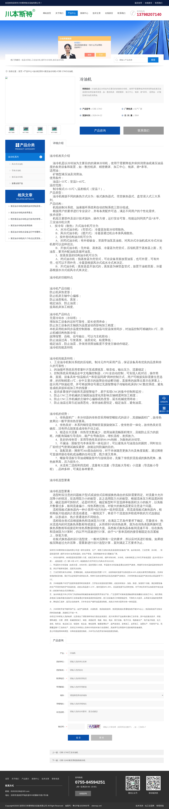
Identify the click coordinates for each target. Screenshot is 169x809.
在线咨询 (83, 793)
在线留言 (148, 3)
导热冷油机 (16, 170)
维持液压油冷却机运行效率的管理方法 (26, 219)
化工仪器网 (149, 806)
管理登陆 (160, 806)
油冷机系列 (38, 71)
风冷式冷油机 (17, 164)
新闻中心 (84, 13)
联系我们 (158, 3)
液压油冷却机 (50, 71)
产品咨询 (100, 130)
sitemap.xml (96, 806)
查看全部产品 (17, 183)
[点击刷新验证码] (93, 726)
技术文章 (97, 13)
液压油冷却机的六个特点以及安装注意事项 (26, 238)
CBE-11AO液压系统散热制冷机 (72, 760)
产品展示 (25, 779)
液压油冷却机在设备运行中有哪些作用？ (26, 232)
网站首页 (47, 13)
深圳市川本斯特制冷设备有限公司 (26, 3)
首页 (20, 71)
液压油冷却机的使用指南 (21, 225)
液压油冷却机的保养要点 (21, 212)
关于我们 (59, 13)
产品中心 (72, 13)
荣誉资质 (55, 779)
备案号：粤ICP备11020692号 (77, 806)
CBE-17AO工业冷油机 (69, 752)
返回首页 (138, 3)
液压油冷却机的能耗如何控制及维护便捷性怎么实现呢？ (26, 206)
